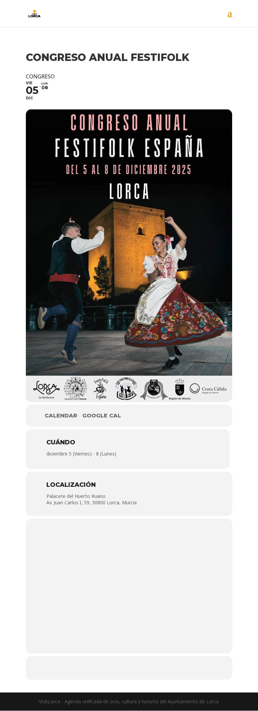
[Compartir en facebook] (108, 667)
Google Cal (101, 415)
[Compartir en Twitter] (129, 667)
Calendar (61, 415)
